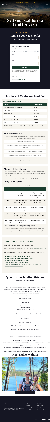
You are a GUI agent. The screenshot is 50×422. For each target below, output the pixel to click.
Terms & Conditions (41, 409)
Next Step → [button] (25, 67)
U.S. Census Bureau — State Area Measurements (16, 262)
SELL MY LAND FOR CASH (25, 393)
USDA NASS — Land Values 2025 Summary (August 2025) (18, 256)
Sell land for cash (9, 269)
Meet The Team (40, 405)
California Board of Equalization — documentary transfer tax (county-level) (23, 264)
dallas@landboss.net (19, 2)
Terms (13, 72)
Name (13, 54)
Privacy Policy (28, 409)
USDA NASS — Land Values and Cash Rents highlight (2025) (19, 258)
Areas (27, 403)
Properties (28, 405)
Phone (13, 60)
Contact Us (39, 407)
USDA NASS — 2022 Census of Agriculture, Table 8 (17, 260)
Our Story (39, 403)
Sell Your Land (29, 407)
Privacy (16, 72)
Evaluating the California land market (14, 266)
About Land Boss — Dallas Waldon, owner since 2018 (17, 268)
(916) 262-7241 (27, 2)
